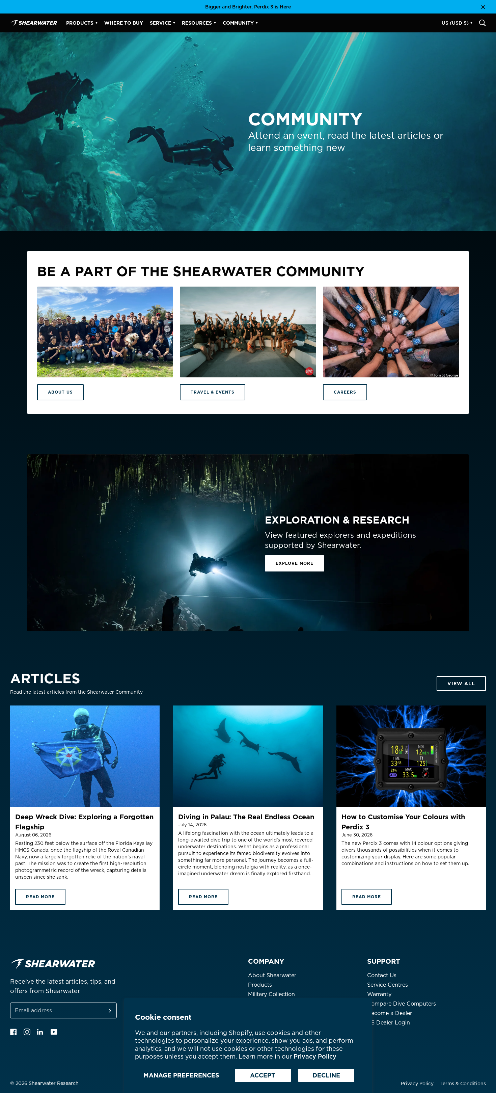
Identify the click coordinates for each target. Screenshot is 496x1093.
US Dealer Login (388, 1022)
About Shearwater (272, 975)
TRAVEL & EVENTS (213, 392)
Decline (326, 1075)
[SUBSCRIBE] (102, 1010)
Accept (262, 1075)
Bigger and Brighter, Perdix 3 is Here (248, 6)
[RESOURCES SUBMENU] (215, 23)
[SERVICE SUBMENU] (174, 23)
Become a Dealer (389, 1013)
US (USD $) (455, 23)
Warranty (379, 994)
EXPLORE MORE (294, 563)
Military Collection (271, 994)
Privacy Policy (315, 1056)
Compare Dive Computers (401, 1004)
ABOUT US (60, 392)
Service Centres (387, 985)
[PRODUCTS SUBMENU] (96, 23)
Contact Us (381, 975)
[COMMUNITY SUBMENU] (257, 23)
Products (260, 985)
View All (461, 683)
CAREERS (345, 392)
